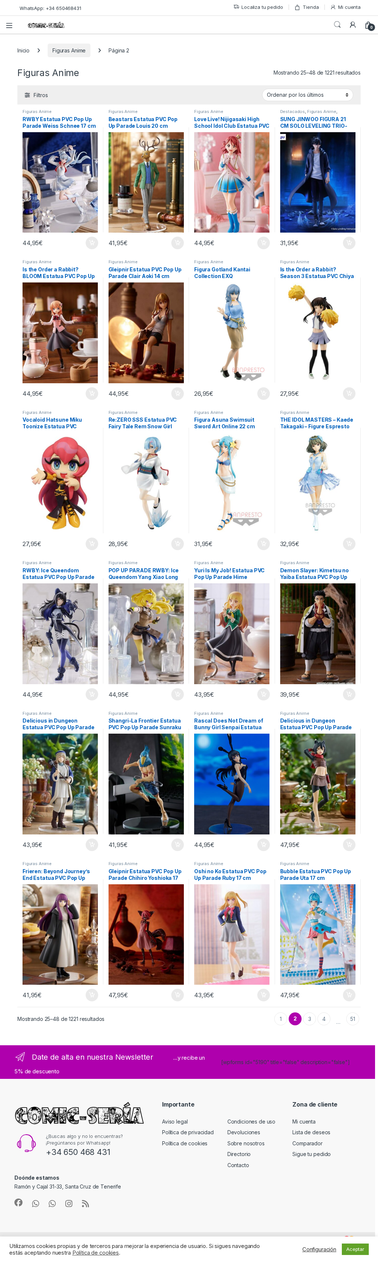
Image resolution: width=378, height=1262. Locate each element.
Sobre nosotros (246, 1143)
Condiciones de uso (251, 1121)
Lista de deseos (311, 1132)
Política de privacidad (188, 1132)
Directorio (239, 1154)
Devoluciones (243, 1132)
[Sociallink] (18, 1202)
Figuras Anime (69, 50)
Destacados (292, 111)
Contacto (238, 1165)
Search (337, 25)
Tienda (311, 7)
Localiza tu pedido (262, 7)
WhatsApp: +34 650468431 (50, 8)
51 (352, 1019)
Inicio (23, 50)
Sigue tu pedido (311, 1154)
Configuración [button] (319, 1249)
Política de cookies (184, 1143)
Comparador (307, 1143)
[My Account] (353, 24)
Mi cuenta (349, 7)
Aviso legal (175, 1121)
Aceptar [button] (355, 1249)
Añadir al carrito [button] (90, 243)
